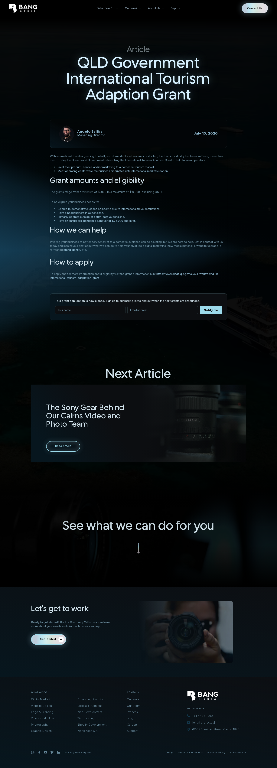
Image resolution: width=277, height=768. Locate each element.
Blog (130, 718)
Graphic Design (41, 730)
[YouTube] (45, 752)
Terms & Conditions (190, 752)
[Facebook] (39, 752)
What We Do (106, 8)
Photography (39, 724)
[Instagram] (32, 752)
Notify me (211, 310)
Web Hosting (85, 718)
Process (132, 712)
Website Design (41, 705)
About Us (154, 8)
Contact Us (254, 8)
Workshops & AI (87, 730)
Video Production (42, 718)
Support (176, 8)
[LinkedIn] (58, 752)
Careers (132, 724)
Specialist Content (89, 705)
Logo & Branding (42, 712)
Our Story (133, 705)
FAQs (170, 752)
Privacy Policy (216, 752)
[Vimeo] (52, 752)
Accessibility (238, 752)
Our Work (131, 8)
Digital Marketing (42, 699)
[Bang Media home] (23, 8)
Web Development (89, 712)
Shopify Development (91, 724)
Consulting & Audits (90, 699)
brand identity (72, 250)
